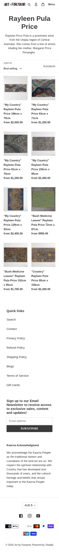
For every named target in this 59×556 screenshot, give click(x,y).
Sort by (8, 63)
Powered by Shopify (42, 544)
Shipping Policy (17, 357)
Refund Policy (16, 347)
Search (11, 319)
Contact (12, 329)
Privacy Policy (16, 338)
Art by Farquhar (22, 544)
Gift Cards (13, 385)
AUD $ (28, 505)
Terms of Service (18, 375)
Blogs (10, 366)
